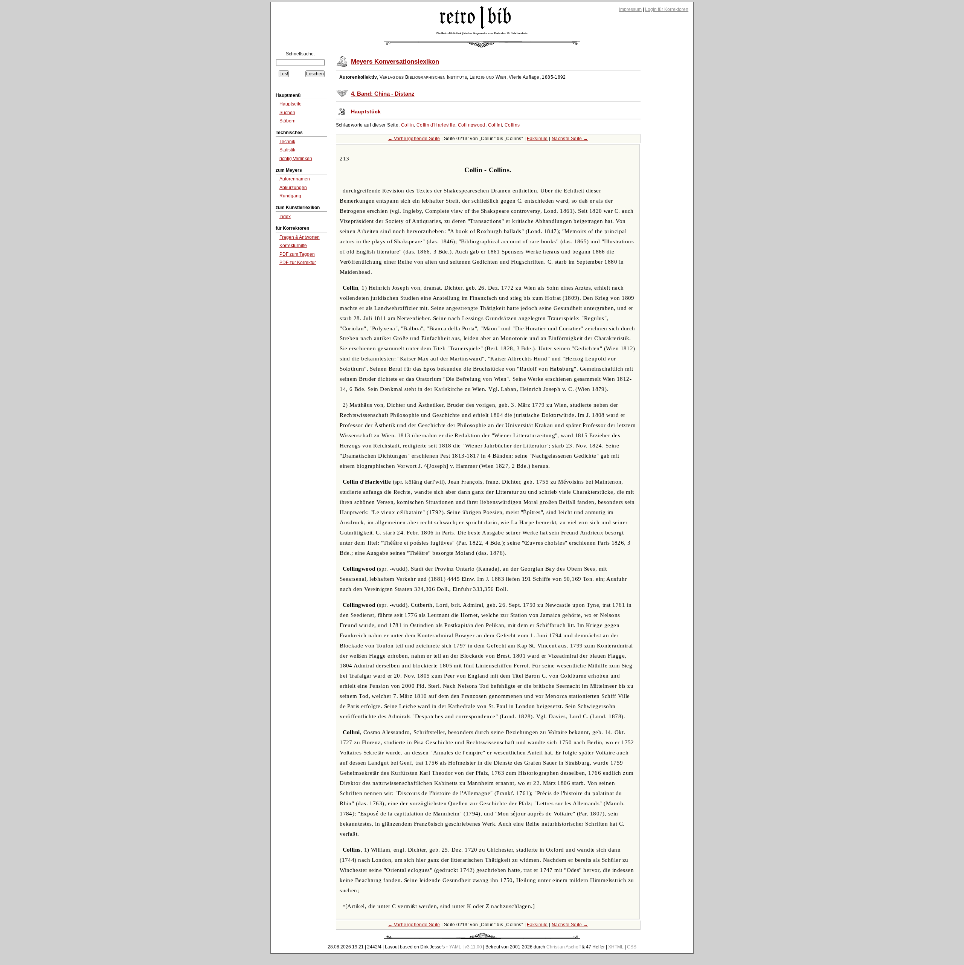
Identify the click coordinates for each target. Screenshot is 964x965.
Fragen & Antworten (299, 237)
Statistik (287, 150)
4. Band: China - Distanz (383, 94)
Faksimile (537, 138)
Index (285, 216)
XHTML (616, 947)
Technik (287, 141)
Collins (512, 125)
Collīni (495, 125)
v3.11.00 (473, 947)
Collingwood (471, 125)
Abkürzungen (293, 187)
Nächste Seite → (570, 138)
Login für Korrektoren (666, 9)
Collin (407, 125)
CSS (631, 947)
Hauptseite (290, 104)
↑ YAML (453, 947)
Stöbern (287, 121)
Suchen (287, 112)
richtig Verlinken (295, 158)
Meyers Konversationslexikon (395, 61)
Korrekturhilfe (293, 245)
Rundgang (290, 195)
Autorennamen (294, 179)
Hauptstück (366, 112)
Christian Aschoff (563, 947)
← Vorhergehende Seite (414, 138)
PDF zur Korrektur (297, 262)
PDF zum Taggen (297, 254)
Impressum (630, 9)
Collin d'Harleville (435, 125)
